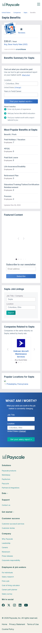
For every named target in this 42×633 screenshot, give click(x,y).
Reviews (21, 33)
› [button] (23, 238)
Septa (25, 12)
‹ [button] (18, 238)
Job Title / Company (14, 296)
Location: (7, 80)
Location (9, 304)
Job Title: (11, 415)
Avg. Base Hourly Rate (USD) (15, 44)
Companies (17, 12)
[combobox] (21, 84)
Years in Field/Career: (13, 91)
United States (6, 12)
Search (11, 313)
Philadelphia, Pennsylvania (17, 384)
